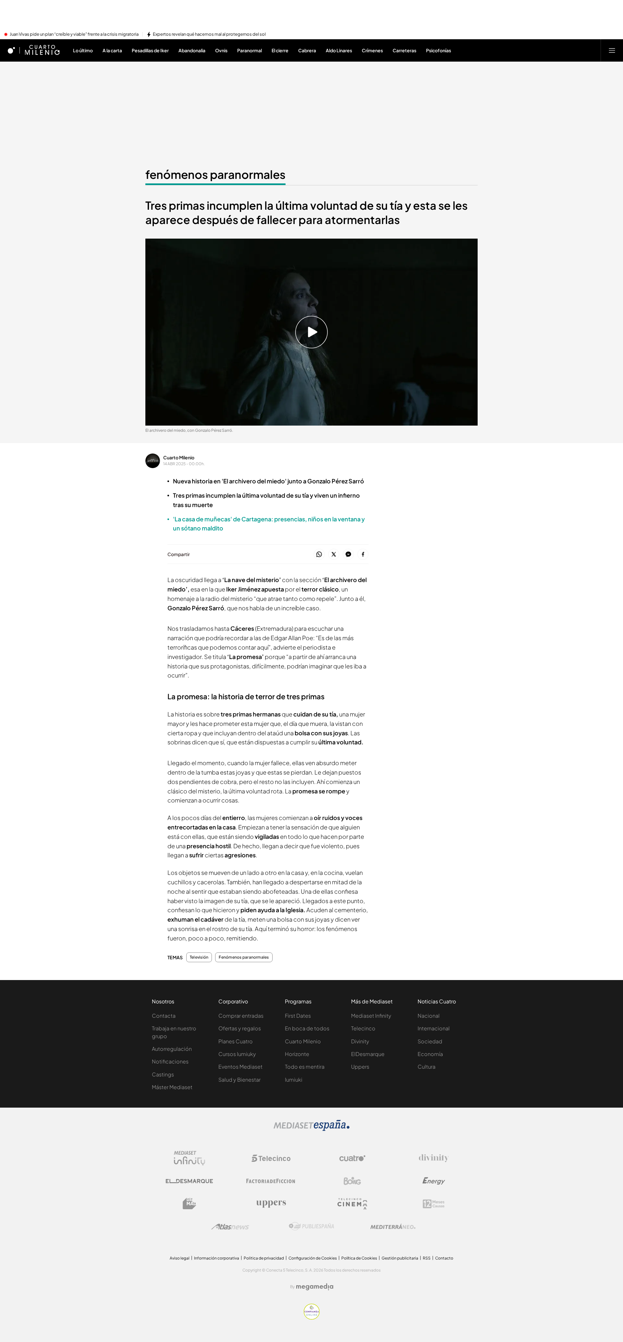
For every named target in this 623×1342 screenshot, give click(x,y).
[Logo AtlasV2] (230, 1227)
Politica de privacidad (264, 1258)
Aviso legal (179, 1258)
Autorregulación (172, 1048)
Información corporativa (216, 1258)
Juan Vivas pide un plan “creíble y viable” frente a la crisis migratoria (74, 34)
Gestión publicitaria (400, 1258)
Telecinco (363, 1028)
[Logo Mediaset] (311, 1129)
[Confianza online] (312, 1317)
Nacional (429, 1015)
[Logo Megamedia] (314, 1287)
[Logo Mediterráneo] (393, 1226)
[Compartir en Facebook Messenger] (348, 555)
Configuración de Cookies (312, 1258)
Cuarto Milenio (178, 457)
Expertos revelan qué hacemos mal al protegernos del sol (209, 34)
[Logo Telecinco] (270, 1158)
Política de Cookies (359, 1258)
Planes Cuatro (235, 1041)
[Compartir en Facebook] (363, 555)
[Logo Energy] (433, 1181)
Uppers (360, 1066)
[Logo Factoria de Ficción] (271, 1181)
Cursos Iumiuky (237, 1053)
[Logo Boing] (352, 1181)
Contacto (444, 1258)
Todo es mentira (304, 1066)
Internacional (434, 1028)
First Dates (298, 1015)
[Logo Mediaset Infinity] (189, 1158)
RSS (427, 1258)
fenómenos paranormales (215, 174)
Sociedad (430, 1041)
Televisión (199, 957)
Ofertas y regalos (239, 1028)
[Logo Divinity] (434, 1158)
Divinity (360, 1041)
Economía (430, 1053)
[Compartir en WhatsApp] (319, 555)
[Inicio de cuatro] (11, 50)
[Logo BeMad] (189, 1204)
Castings (163, 1074)
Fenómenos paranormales (244, 957)
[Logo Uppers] (270, 1204)
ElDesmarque (368, 1053)
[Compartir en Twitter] (333, 555)
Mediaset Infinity (371, 1015)
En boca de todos (307, 1028)
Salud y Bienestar (239, 1079)
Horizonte (297, 1053)
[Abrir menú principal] (612, 50)
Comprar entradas (240, 1015)
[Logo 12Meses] (434, 1203)
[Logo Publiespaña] (311, 1226)
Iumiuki (293, 1079)
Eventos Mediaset (240, 1066)
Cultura (426, 1066)
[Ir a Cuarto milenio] (42, 50)
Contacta (164, 1015)
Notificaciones (170, 1061)
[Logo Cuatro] (352, 1158)
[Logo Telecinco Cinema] (352, 1204)
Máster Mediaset (172, 1087)
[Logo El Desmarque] (189, 1181)
